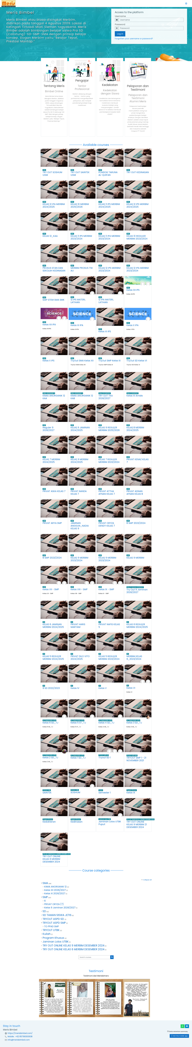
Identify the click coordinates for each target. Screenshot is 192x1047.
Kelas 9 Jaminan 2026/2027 (135, 587)
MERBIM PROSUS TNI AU (82, 269)
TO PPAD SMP (51, 926)
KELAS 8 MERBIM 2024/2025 (135, 429)
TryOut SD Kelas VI (136, 360)
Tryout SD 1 (104, 757)
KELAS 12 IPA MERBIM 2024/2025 (54, 205)
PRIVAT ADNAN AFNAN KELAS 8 (134, 493)
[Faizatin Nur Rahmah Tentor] (114, 583)
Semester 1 (104, 792)
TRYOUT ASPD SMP (132, 755)
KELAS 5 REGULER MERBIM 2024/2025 (53, 658)
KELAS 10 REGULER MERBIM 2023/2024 (137, 237)
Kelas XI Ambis (134, 395)
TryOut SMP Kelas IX (109, 360)
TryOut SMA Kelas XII (82, 360)
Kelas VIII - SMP (79, 589)
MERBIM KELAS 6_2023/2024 (134, 658)
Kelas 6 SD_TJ (50, 722)
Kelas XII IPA (49, 324)
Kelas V (102, 688)
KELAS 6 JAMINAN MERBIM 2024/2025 (53, 626)
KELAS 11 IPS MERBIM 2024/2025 (109, 205)
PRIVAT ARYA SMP (52, 523)
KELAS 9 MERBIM (135, 557)
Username (120, 16)
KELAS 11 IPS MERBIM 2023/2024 (81, 237)
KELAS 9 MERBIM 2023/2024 (79, 559)
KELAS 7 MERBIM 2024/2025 (51, 461)
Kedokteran (49, 821)
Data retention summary (178, 1031)
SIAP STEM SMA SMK (53, 299)
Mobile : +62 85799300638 (20, 1036)
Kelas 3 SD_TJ (134, 722)
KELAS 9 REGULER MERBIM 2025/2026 (109, 429)
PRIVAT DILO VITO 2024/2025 (80, 658)
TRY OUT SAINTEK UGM (80, 174)
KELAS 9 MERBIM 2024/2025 (79, 461)
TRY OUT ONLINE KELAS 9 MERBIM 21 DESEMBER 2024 (136, 824)
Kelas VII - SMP (51, 589)
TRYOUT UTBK (46, 790)
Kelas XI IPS (104, 331)
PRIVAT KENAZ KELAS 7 (137, 461)
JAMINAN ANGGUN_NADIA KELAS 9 (80, 525)
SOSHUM (75, 792)
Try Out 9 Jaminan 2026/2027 (137, 591)
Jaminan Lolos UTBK (104, 819)
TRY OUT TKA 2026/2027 (105, 397)
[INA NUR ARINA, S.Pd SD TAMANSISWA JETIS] (120, 717)
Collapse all (147, 880)
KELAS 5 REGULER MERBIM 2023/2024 (109, 658)
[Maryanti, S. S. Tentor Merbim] (142, 284)
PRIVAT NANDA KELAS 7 (79, 493)
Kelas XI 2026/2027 (132, 393)
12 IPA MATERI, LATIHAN (106, 301)
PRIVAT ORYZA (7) (54, 904)
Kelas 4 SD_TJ (106, 722)
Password (120, 24)
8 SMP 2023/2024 (136, 523)
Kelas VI (130, 688)
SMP (44, 425)
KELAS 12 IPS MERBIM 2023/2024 (109, 269)
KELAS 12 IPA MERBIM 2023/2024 (137, 269)
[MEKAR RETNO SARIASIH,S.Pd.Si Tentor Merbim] (92, 293)
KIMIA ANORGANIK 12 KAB (82, 397)
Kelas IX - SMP (106, 589)
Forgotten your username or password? (134, 38)
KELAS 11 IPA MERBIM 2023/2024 (109, 237)
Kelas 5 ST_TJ (78, 722)
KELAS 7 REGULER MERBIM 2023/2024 (109, 461)
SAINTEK (47, 792)
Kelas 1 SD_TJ (78, 757)
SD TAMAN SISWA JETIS (49, 720)
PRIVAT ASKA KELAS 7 (54, 491)
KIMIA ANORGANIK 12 (49, 393)
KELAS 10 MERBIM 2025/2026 (80, 205)
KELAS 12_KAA (50, 236)
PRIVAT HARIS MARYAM (78, 626)
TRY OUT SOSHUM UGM (52, 174)
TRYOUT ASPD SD (103, 755)
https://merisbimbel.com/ (20, 1033)
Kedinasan (76, 821)
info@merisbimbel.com (19, 1039)
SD (44, 622)
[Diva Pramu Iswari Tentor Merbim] (58, 583)
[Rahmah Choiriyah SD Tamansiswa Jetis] (148, 717)
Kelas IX (130, 792)
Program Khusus (131, 790)
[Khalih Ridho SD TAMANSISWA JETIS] (92, 717)
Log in (120, 33)
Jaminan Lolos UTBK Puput (109, 823)
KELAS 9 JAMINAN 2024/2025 (80, 429)
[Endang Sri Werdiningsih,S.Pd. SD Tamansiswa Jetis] (64, 717)
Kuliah (101, 790)
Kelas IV (75, 688)
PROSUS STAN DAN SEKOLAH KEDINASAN (54, 269)
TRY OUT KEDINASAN (137, 172)
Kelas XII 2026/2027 (104, 393)
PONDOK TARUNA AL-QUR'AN (108, 174)
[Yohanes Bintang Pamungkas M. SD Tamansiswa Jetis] (64, 751)
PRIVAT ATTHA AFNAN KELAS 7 (106, 493)
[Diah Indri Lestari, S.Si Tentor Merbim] (86, 583)
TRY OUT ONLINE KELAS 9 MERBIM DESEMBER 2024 (140, 819)
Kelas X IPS (48, 360)
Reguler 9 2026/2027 (48, 429)
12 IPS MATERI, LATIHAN (78, 301)
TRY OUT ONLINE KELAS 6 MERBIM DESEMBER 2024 (56, 854)
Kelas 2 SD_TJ (50, 757)
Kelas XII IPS (133, 290)
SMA (44, 170)
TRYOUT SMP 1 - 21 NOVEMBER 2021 (136, 759)
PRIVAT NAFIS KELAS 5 (109, 626)
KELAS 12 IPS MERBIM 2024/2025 (137, 205)
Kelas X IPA (132, 325)
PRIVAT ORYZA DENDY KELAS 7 (106, 524)
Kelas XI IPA (77, 325)
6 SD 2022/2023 (51, 688)
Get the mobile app (180, 1036)
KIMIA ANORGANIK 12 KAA (54, 397)
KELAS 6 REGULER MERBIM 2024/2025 (137, 626)
